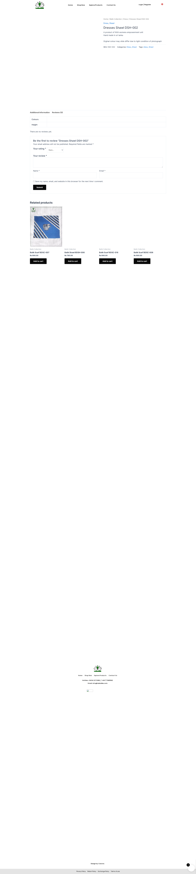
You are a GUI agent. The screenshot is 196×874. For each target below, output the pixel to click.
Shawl (111, 23)
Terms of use (115, 871)
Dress (125, 19)
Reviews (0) (57, 112)
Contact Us (111, 5)
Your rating (39, 148)
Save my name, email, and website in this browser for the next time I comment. (69, 181)
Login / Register (145, 5)
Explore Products (95, 5)
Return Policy (91, 871)
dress (145, 47)
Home (70, 5)
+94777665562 (107, 680)
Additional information (40, 112)
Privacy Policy (81, 871)
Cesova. (101, 864)
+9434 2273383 (94, 680)
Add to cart (38, 261)
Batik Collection (116, 19)
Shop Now (81, 5)
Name (36, 171)
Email (102, 171)
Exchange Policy (103, 871)
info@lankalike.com (100, 683)
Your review (40, 155)
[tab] (40, 112)
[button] (155, 5)
